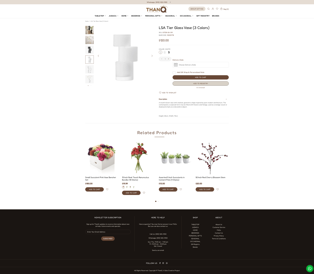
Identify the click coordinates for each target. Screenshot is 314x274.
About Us (219, 224)
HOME (195, 230)
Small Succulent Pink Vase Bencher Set (100, 178)
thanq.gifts (157, 9)
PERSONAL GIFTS (195, 236)
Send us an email (158, 250)
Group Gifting (196, 9)
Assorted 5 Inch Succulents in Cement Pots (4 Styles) (172, 178)
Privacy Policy (219, 236)
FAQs (175, 224)
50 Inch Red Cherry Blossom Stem (210, 177)
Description (163, 99)
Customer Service (219, 227)
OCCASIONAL (195, 241)
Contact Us (219, 233)
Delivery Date (178, 60)
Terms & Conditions (219, 239)
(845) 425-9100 (160, 234)
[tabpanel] (101, 168)
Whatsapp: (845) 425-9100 (157, 2)
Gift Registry (195, 244)
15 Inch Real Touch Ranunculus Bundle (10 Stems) (135, 178)
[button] (201, 83)
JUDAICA (195, 227)
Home (86, 21)
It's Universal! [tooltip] (200, 87)
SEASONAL (195, 239)
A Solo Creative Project (171, 270)
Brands (195, 247)
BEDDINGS (195, 233)
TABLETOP (195, 224)
